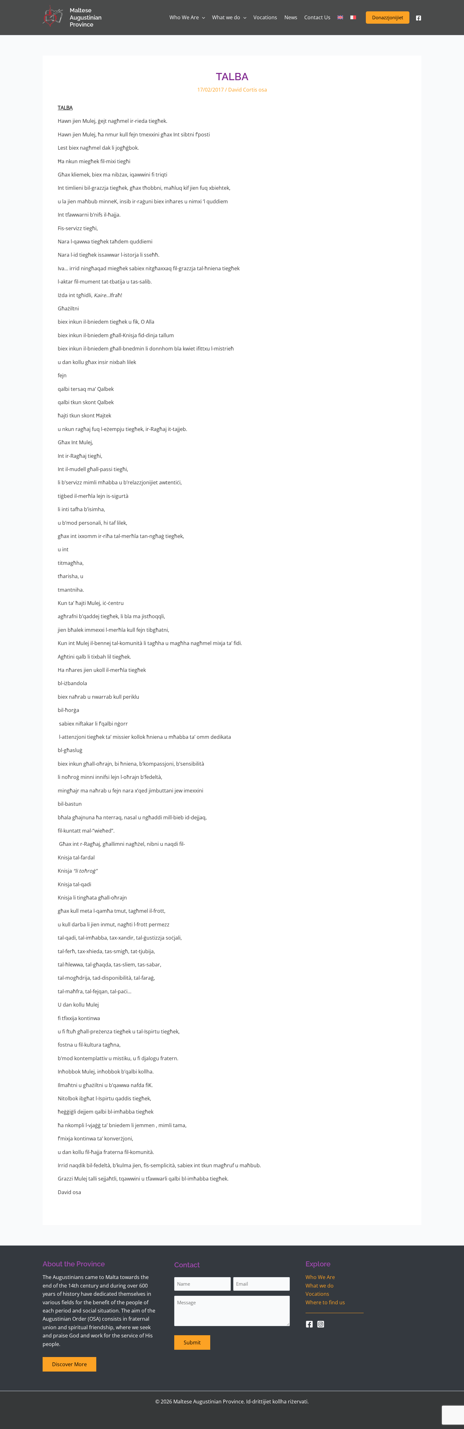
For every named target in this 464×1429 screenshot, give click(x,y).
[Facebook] (418, 18)
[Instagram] (320, 1324)
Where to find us (325, 1302)
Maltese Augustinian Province (86, 17)
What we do (320, 1285)
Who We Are (320, 1277)
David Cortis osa (247, 89)
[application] (202, 17)
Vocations (317, 1293)
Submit (192, 1342)
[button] (387, 17)
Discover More (69, 1364)
